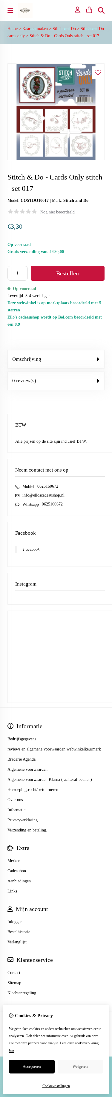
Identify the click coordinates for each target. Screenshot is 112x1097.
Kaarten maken (35, 28)
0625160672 (47, 486)
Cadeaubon (16, 871)
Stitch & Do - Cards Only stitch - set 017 (64, 36)
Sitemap (14, 983)
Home (12, 28)
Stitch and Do (64, 28)
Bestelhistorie (18, 932)
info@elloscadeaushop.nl (43, 495)
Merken (13, 861)
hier (11, 1050)
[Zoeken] (101, 10)
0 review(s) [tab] (24, 380)
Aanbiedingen (19, 881)
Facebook (31, 549)
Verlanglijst (17, 942)
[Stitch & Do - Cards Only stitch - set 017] (56, 159)
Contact (13, 972)
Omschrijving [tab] (26, 359)
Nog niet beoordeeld (57, 212)
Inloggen (14, 922)
